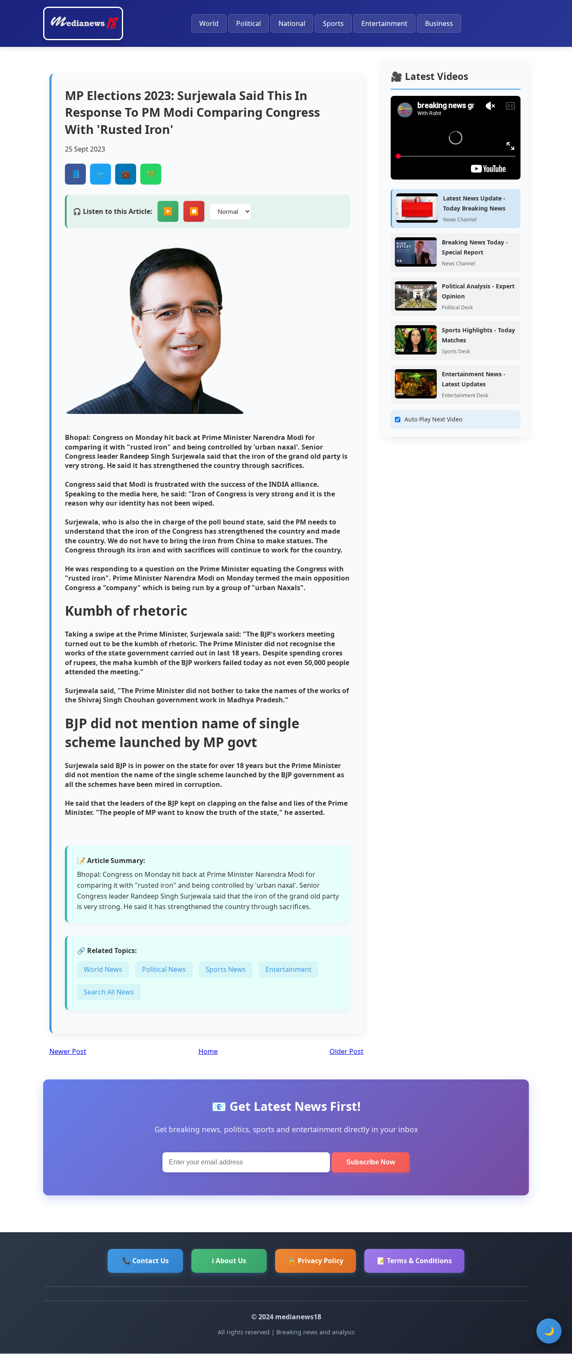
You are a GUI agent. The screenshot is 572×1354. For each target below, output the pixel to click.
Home (208, 1051)
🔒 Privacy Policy (315, 1260)
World (209, 23)
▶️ (168, 211)
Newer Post (67, 1051)
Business (439, 23)
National (291, 23)
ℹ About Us (229, 1260)
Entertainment (384, 23)
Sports (333, 23)
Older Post (346, 1051)
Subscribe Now (370, 1162)
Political (248, 23)
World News (103, 969)
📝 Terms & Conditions (414, 1260)
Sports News (226, 969)
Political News (164, 969)
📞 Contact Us (145, 1260)
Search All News (109, 992)
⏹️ (193, 211)
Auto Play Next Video (433, 419)
